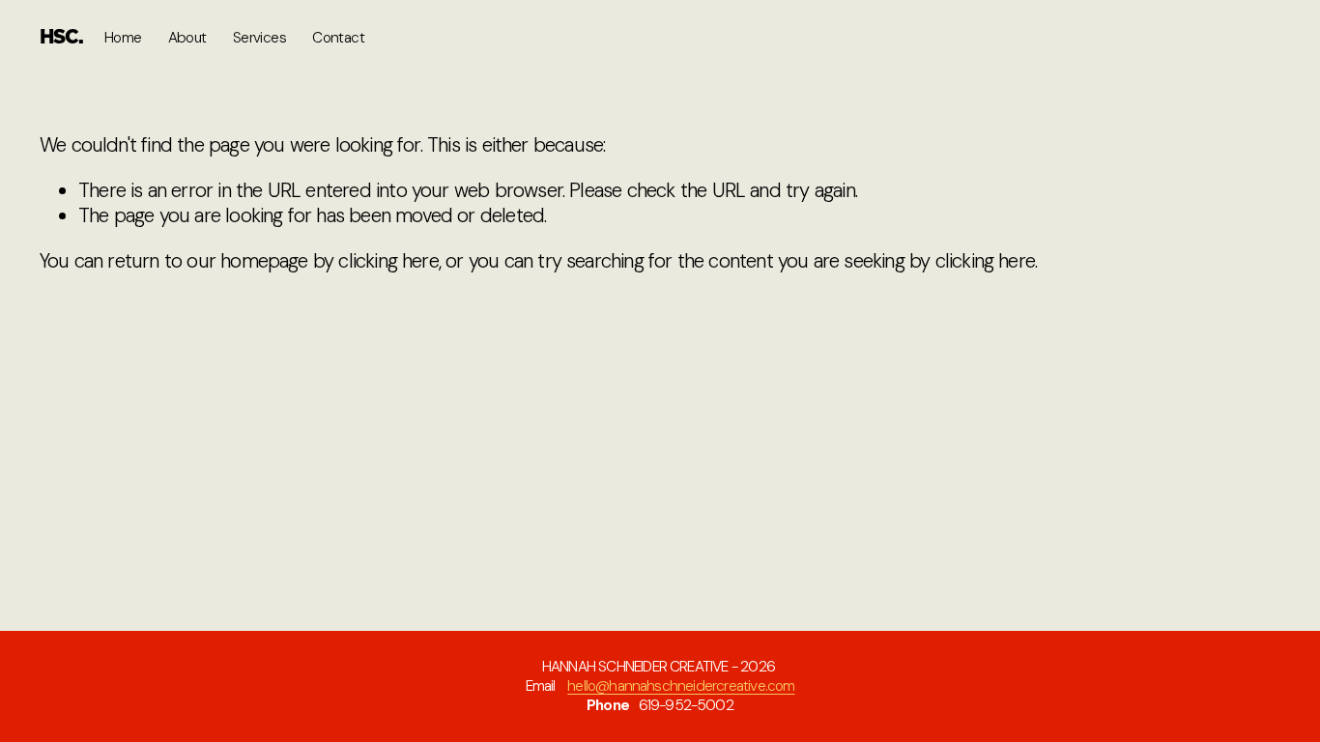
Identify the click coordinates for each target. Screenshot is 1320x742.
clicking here (388, 260)
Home (123, 37)
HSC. (61, 37)
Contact (338, 37)
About (187, 37)
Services (259, 37)
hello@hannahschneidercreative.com (680, 686)
